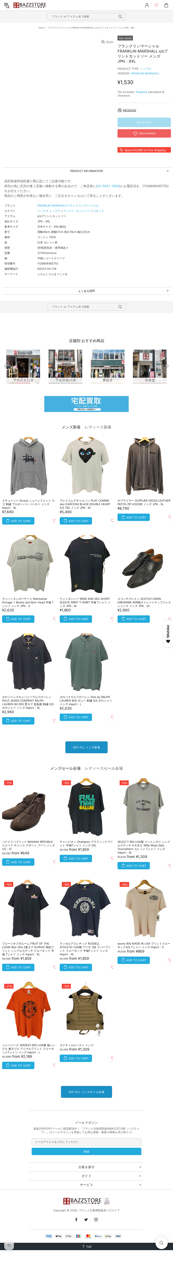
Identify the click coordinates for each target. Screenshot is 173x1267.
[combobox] (86, 16)
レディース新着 (98, 427)
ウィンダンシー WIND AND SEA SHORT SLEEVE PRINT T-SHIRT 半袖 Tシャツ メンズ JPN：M (85, 602)
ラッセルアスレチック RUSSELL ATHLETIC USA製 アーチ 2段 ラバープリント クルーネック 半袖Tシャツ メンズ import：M (85, 949)
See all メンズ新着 (86, 747)
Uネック (99, 210)
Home (42, 27)
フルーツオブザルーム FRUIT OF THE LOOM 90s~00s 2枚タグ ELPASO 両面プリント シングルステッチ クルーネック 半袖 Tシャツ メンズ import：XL (28, 949)
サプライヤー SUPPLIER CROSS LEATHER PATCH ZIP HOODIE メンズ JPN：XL (144, 502)
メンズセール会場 (65, 768)
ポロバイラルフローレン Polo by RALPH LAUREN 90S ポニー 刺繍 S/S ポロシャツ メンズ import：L (86, 700)
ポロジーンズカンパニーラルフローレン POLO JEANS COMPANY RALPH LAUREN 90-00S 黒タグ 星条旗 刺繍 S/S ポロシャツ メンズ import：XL (28, 702)
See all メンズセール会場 (86, 1092)
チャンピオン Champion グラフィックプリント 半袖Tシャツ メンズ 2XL (86, 843)
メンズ (41, 210)
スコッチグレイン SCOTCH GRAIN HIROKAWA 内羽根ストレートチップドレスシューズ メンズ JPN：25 (144, 602)
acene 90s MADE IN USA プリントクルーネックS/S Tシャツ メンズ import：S (144, 945)
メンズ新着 (71, 427)
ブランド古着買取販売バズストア (30, 5)
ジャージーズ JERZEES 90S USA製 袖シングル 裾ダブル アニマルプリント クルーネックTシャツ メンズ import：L (28, 1048)
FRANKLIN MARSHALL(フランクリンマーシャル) (68, 205)
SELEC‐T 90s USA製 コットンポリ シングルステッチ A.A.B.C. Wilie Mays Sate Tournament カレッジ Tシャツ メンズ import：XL (144, 847)
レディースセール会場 (104, 768)
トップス (145, 68)
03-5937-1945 (108, 186)
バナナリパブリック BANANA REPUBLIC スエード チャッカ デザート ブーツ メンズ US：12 (28, 845)
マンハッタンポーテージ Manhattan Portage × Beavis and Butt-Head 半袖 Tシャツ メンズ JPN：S (28, 602)
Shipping (141, 92)
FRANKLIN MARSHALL (145, 73)
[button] (161, 1243)
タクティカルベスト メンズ (76, 1045)
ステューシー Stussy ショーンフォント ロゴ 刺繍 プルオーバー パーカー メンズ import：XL (28, 504)
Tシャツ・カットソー (77, 210)
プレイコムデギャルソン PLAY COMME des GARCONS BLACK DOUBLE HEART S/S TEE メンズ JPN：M (85, 504)
